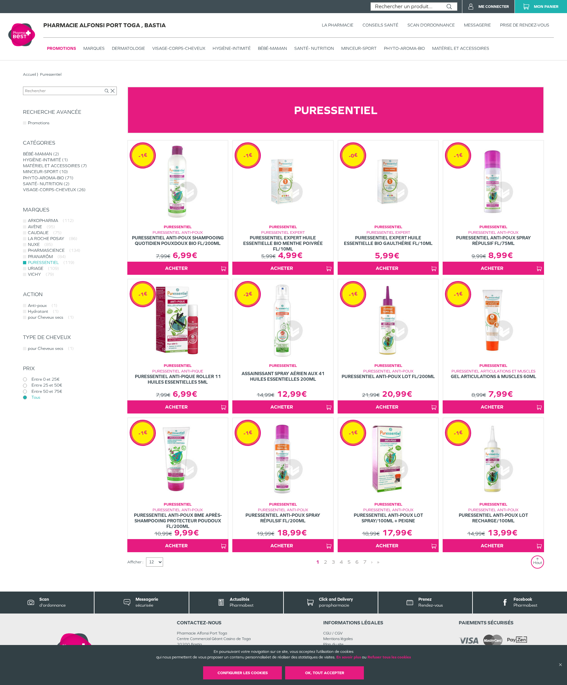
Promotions (61, 48)
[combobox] (406, 6)
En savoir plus (348, 657)
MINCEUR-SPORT (359, 48)
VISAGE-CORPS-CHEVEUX (178, 48)
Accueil (29, 74)
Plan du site (333, 644)
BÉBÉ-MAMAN (272, 48)
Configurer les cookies (243, 673)
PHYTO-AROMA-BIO (404, 48)
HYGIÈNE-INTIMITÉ (232, 48)
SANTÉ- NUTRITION (314, 48)
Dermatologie (128, 48)
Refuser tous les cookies (389, 657)
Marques (94, 48)
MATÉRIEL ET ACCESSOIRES (460, 48)
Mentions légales (338, 638)
